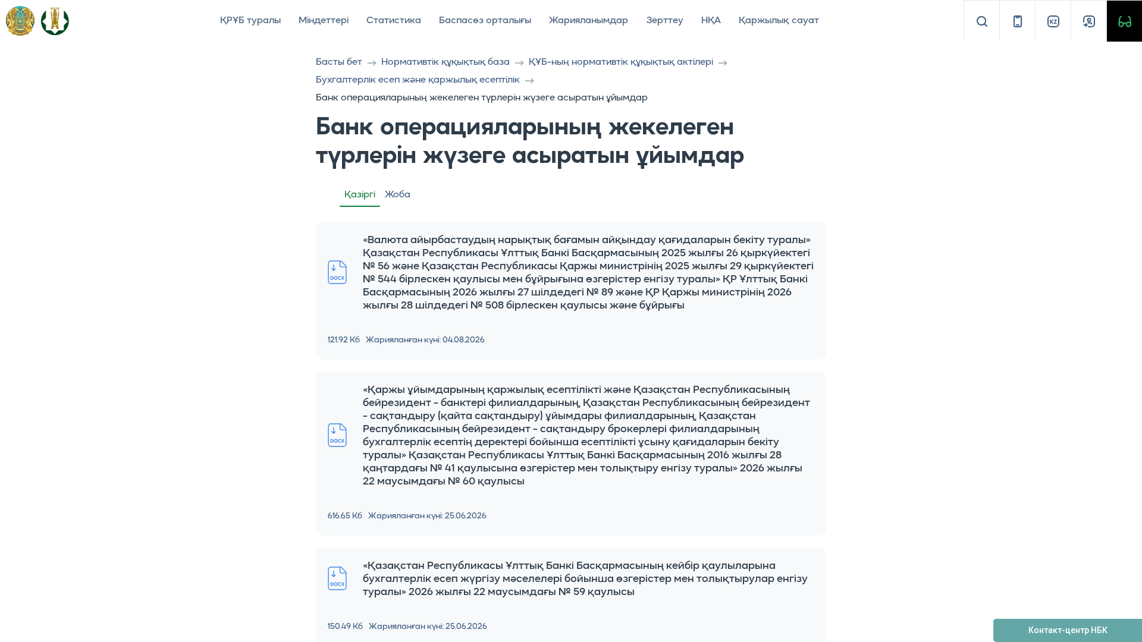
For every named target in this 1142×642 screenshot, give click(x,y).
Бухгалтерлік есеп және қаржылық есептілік (418, 80)
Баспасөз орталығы (485, 21)
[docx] (337, 272)
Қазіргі (359, 195)
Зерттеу (664, 21)
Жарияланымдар (588, 21)
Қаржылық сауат (779, 21)
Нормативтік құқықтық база (445, 62)
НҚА (711, 21)
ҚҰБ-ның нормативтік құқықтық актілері (621, 62)
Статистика (393, 21)
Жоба (397, 195)
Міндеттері (324, 21)
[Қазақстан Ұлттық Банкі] (54, 20)
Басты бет (339, 62)
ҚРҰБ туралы (250, 21)
